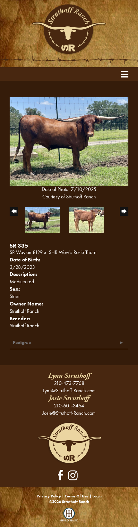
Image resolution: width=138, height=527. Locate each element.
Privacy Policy (49, 496)
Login (97, 496)
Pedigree (22, 342)
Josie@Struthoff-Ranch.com (69, 413)
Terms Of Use (77, 496)
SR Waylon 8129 (26, 252)
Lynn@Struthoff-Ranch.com (69, 390)
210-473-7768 (69, 383)
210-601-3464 (69, 405)
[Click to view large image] (69, 141)
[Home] (69, 442)
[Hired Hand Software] (69, 517)
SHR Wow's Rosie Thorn (73, 252)
